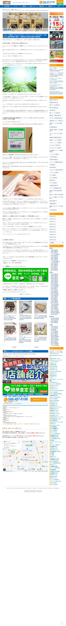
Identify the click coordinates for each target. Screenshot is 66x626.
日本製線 (52, 440)
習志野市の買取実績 (55, 336)
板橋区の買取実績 (54, 277)
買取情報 (12, 9)
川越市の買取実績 (54, 268)
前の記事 (14, 347)
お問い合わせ (60, 1)
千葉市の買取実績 (54, 331)
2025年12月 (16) (53, 237)
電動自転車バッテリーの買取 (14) (56, 120)
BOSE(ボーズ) (53, 372)
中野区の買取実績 (54, 301)
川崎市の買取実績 (54, 321)
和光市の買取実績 (54, 255)
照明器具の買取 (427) (54, 99)
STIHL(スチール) (54, 369)
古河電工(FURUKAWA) (55, 471)
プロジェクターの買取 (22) (55, 145)
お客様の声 (50, 6)
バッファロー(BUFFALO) (56, 383)
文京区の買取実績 (54, 299)
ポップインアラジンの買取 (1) (55, 147)
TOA (51, 377)
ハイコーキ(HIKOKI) (55, 479)
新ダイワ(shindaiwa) (55, 400)
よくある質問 (40, 488)
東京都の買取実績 (54, 274)
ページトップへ (62, 623)
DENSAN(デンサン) (54, 408)
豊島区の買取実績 (54, 302)
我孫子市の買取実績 (55, 339)
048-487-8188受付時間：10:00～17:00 (47, 2)
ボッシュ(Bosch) (54, 484)
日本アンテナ (53, 456)
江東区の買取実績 (54, 281)
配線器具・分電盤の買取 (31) (55, 115)
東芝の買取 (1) (52, 180)
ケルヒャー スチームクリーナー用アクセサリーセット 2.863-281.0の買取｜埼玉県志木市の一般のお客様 (56, 81)
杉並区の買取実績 (54, 289)
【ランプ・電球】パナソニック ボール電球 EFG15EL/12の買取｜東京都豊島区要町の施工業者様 (10, 332)
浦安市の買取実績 (54, 338)
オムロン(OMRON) (54, 461)
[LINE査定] (25, 281)
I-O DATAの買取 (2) (53, 156)
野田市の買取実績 (54, 342)
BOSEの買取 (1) (53, 167)
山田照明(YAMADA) (55, 436)
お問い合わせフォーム (38, 399)
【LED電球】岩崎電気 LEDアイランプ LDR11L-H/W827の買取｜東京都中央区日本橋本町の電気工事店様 (25, 310)
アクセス (16, 6)
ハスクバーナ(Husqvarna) (56, 371)
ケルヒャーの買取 (56, 78)
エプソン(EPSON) (54, 392)
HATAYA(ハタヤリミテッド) (56, 407)
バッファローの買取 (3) (54, 154)
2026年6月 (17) (53, 221)
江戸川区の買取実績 (55, 285)
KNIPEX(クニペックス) (55, 413)
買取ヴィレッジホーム (6, 9)
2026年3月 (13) (53, 229)
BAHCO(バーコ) (54, 474)
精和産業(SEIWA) (54, 395)
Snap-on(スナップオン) (55, 425)
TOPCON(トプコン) (55, 449)
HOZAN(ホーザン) (54, 415)
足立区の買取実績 (54, 295)
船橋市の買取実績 (54, 333)
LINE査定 (60, 3)
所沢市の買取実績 (54, 260)
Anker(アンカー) (54, 387)
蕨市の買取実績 (54, 267)
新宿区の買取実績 (54, 278)
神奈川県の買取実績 (55, 318)
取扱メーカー (33, 6)
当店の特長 (7, 6)
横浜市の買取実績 (54, 322)
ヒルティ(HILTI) (54, 431)
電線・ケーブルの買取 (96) (55, 112)
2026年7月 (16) (53, 218)
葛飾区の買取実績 (54, 282)
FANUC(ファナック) (55, 458)
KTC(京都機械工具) (54, 428)
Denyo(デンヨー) (54, 402)
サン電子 (52, 454)
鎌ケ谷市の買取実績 (55, 343)
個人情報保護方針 (56, 488)
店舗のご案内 (17, 488)
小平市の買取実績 (54, 308)
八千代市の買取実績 (55, 345)
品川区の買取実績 (54, 279)
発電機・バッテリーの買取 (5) (55, 140)
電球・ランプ (17, 9)
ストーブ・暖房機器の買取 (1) (55, 188)
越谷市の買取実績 (54, 270)
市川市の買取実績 (54, 332)
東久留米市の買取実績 (55, 312)
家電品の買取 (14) (53, 200)
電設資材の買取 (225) (54, 102)
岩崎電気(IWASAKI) (54, 435)
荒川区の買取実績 (54, 287)
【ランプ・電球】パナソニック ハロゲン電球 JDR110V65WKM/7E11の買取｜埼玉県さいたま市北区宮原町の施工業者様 (25, 333)
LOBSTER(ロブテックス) (56, 418)
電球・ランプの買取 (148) (55, 105)
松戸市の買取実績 (54, 328)
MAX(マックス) (54, 477)
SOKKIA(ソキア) (54, 448)
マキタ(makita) (54, 482)
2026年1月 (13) (53, 234)
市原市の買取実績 (54, 335)
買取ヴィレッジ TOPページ (25, 294)
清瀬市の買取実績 (54, 314)
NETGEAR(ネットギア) (55, 358)
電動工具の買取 (56, 91)
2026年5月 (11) (53, 224)
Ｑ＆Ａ (59, 6)
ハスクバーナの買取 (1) (54, 172)
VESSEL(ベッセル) (54, 412)
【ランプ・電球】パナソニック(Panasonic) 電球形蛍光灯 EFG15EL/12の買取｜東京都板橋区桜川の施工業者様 (10, 310)
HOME (8, 488)
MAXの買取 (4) (52, 110)
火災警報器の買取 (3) (54, 185)
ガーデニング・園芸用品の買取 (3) (56, 169)
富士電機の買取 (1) (53, 127)
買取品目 (24, 6)
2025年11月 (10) (53, 239)
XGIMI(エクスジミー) (55, 385)
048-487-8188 (16, 400)
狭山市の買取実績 (54, 264)
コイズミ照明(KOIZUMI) (55, 438)
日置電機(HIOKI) (54, 446)
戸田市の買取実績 (54, 252)
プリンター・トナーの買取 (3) (55, 142)
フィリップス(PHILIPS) (55, 433)
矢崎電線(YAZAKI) (54, 472)
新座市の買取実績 (54, 258)
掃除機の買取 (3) (53, 203)
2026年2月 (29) (53, 231)
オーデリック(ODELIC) (55, 444)
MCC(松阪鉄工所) (54, 420)
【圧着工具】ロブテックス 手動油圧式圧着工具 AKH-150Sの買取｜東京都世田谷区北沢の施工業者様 (56, 88)
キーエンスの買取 (54, 68)
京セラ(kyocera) (54, 366)
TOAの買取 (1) (52, 164)
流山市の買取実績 (54, 340)
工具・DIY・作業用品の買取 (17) (56, 118)
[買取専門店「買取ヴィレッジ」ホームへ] (7, 4)
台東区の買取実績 (54, 292)
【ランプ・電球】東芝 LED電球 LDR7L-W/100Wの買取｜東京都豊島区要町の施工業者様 (40, 310)
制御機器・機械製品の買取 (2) (55, 137)
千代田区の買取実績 (55, 304)
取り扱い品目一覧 (24, 488)
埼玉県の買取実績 (54, 250)
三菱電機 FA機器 (54, 466)
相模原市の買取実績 (55, 319)
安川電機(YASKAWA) (55, 459)
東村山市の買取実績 (55, 309)
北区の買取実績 (54, 288)
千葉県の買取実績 (54, 326)
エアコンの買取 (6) (53, 177)
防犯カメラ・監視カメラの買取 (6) (56, 194)
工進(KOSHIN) (53, 364)
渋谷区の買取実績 (54, 291)
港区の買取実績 (54, 298)
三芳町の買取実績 (54, 262)
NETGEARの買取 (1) (54, 159)
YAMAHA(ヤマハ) (54, 382)
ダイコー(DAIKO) (54, 398)
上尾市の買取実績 (54, 265)
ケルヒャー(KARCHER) (55, 397)
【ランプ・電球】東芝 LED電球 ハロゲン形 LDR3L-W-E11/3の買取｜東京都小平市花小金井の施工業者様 (40, 332)
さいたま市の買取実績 (55, 254)
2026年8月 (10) (53, 216)
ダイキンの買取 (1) (53, 182)
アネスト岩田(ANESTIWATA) (56, 393)
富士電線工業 (53, 469)
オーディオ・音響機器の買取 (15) (56, 162)
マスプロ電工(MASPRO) (55, 463)
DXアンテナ (53, 464)
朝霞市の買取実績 (54, 251)
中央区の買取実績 (54, 305)
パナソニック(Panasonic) (56, 481)
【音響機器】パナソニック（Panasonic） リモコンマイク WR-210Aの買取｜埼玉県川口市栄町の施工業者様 (56, 75)
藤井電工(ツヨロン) (54, 410)
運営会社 (50, 488)
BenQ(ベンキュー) (54, 388)
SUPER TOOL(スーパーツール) (57, 416)
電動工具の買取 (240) (54, 107)
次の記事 (36, 347)
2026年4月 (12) (53, 226)
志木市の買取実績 (54, 257)
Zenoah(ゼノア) (54, 368)
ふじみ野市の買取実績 (55, 261)
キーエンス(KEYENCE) (55, 467)
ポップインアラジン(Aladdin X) (57, 390)
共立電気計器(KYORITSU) (56, 451)
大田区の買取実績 (54, 284)
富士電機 (52, 453)
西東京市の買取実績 (55, 311)
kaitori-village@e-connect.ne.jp (9, 422)
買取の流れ (41, 6)
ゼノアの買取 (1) (53, 175)
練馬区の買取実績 (54, 275)
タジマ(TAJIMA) (54, 430)
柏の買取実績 (53, 329)
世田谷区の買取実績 (55, 294)
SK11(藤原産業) (54, 426)
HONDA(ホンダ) (54, 403)
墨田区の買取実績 (54, 307)
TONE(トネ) (53, 423)
